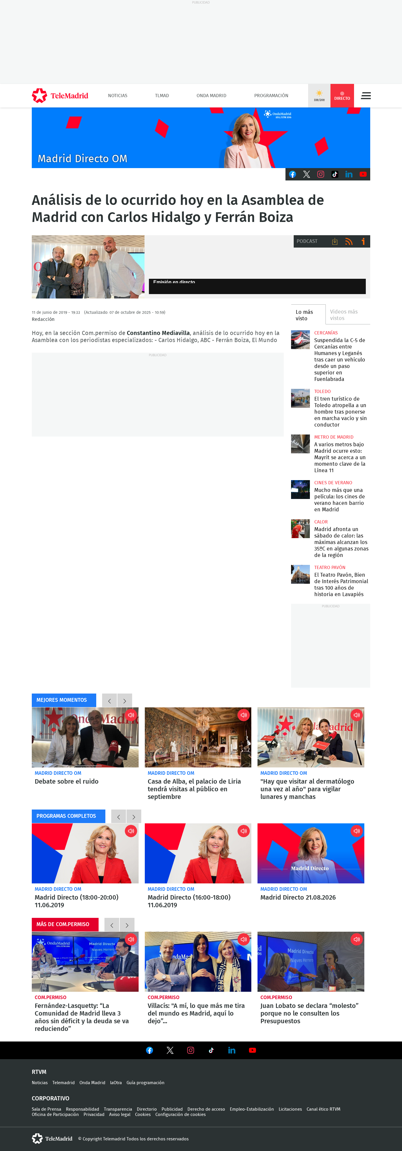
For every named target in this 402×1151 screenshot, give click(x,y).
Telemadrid (63, 1083)
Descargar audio (335, 241)
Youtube (363, 174)
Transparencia (118, 1109)
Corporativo (50, 1099)
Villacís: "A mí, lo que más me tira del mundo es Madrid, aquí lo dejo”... (198, 962)
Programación (271, 95)
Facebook (292, 174)
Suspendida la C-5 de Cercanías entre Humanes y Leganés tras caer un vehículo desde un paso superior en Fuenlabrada (300, 339)
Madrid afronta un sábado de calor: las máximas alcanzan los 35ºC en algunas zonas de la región (300, 528)
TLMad (162, 95)
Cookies (143, 1114)
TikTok (335, 174)
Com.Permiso (51, 997)
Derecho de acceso (206, 1109)
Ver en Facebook (149, 1051)
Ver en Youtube (252, 1050)
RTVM (39, 1072)
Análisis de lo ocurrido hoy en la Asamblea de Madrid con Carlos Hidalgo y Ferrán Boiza (88, 267)
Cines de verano (333, 482)
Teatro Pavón (329, 567)
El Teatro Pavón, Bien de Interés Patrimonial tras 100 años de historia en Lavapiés (300, 574)
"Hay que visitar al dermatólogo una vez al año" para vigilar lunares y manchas (311, 737)
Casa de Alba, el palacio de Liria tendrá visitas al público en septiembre (198, 737)
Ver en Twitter (170, 1051)
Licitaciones (290, 1109)
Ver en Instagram (191, 1050)
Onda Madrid (211, 95)
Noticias (117, 95)
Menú (366, 95)
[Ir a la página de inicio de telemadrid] (60, 95)
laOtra (116, 1083)
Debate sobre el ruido (85, 737)
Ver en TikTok (211, 1051)
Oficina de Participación (55, 1114)
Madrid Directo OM (58, 773)
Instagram (321, 174)
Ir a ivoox (363, 241)
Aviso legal (119, 1114)
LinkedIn (349, 174)
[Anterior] (109, 700)
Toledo (322, 391)
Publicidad (172, 1109)
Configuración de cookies (180, 1114)
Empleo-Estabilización (252, 1109)
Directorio (147, 1109)
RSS (349, 241)
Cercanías (326, 333)
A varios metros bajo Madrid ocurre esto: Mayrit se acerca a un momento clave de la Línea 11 (300, 443)
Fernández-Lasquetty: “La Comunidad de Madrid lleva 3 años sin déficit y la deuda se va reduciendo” (85, 962)
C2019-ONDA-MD (201, 137)
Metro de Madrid (333, 437)
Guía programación (146, 1083)
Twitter (307, 174)
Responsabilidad (82, 1109)
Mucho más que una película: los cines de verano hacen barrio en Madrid (300, 489)
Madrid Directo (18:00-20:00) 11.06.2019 (85, 853)
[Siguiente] (124, 700)
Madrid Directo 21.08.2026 (311, 853)
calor (321, 522)
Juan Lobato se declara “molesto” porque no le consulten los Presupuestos (311, 962)
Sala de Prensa (46, 1109)
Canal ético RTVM (323, 1109)
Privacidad (94, 1114)
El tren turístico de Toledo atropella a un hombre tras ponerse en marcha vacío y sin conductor (300, 398)
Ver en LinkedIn (232, 1050)
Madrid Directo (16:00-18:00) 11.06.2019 (198, 853)
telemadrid (52, 1138)
